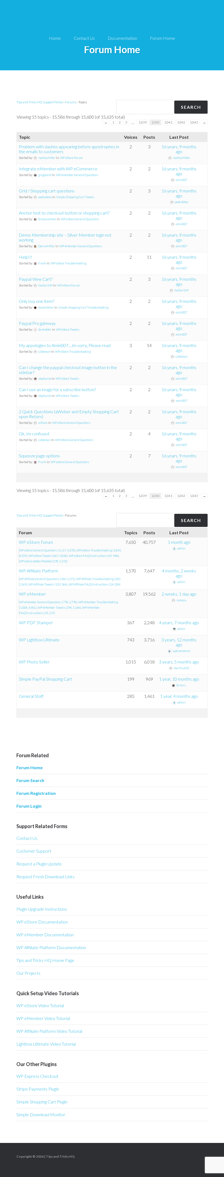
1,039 (142, 122)
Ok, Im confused (34, 433)
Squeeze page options (39, 455)
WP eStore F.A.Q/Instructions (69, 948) (94, 555)
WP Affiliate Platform (38, 570)
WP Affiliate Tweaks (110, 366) (47, 584)
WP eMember (32, 593)
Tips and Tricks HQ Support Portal (39, 102)
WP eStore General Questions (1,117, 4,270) (47, 550)
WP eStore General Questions (80, 219)
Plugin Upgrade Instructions (41, 909)
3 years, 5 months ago (179, 661)
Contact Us (26, 838)
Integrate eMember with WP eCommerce (58, 168)
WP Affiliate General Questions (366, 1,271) (47, 579)
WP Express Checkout (37, 1076)
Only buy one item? (36, 301)
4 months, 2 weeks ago (179, 573)
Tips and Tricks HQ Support (112, 16)
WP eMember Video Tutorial (43, 1018)
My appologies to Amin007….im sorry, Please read (65, 345)
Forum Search (30, 780)
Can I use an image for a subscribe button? (57, 389)
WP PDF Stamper (36, 622)
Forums (70, 102)
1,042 (181, 122)
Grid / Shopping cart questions (47, 190)
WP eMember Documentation (45, 934)
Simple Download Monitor (40, 1114)
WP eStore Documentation (42, 921)
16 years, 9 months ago (178, 149)
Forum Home (29, 767)
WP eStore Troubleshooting (68, 263)
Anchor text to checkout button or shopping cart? (64, 212)
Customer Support (33, 850)
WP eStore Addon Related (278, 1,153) (43, 561)
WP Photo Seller (34, 661)
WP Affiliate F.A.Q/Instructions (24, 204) (94, 584)
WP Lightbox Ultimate (39, 639)
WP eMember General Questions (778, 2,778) (48, 602)
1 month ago (179, 542)
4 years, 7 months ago (179, 622)
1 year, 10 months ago (179, 678)
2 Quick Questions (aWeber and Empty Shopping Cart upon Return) (69, 414)
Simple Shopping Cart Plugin (41, 1101)
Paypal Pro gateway (37, 323)
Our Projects (28, 973)
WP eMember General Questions (77, 175)
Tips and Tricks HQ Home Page (45, 960)
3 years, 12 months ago (178, 642)
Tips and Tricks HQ (60, 1156)
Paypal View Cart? (35, 279)
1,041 (168, 122)
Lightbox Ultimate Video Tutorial (46, 1043)
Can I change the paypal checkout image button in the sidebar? (68, 370)
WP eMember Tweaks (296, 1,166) (59, 607)
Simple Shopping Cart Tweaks (75, 197)
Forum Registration (36, 793)
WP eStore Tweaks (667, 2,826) (48, 555)
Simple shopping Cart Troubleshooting (83, 307)
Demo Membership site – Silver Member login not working (65, 237)
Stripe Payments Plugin (37, 1088)
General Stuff (31, 696)
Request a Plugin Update (39, 863)
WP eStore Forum (71, 157)
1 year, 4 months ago (179, 696)
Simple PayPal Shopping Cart (45, 678)
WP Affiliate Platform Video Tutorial (49, 1031)
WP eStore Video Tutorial (40, 1005)
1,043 (194, 122)
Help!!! (25, 256)
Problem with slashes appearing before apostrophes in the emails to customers (69, 149)
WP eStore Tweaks (67, 329)
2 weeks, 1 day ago (179, 593)
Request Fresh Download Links (45, 876)
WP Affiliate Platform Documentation (51, 947)
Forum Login (29, 805)
